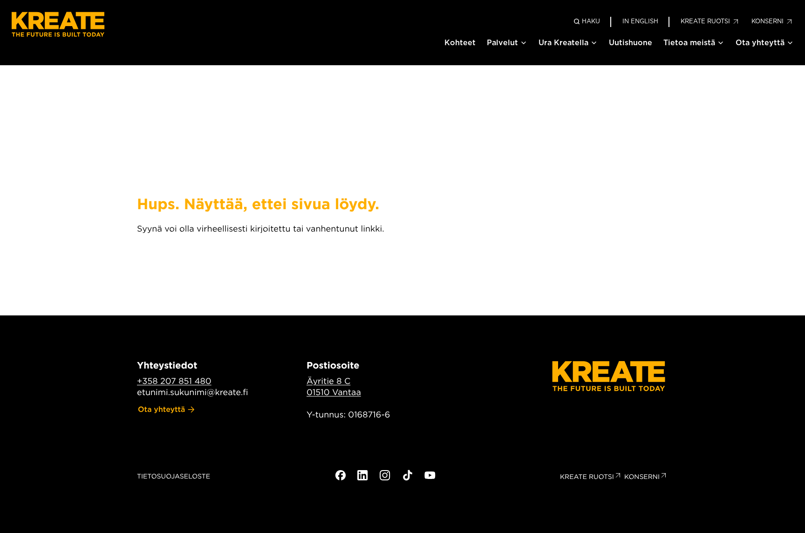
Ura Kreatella (563, 42)
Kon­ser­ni (642, 477)
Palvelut (502, 42)
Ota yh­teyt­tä (161, 409)
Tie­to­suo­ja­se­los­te (173, 476)
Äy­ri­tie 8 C (328, 381)
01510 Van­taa (334, 392)
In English (640, 21)
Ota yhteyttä (760, 42)
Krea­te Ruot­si (587, 477)
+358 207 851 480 (174, 381)
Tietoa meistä (689, 42)
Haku (591, 21)
